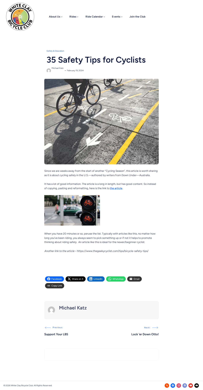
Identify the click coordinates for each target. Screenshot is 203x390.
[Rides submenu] (77, 17)
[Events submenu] (122, 17)
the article (116, 188)
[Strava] (167, 386)
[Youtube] (191, 386)
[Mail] (197, 386)
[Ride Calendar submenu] (104, 17)
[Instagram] (179, 386)
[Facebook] (173, 386)
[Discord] (185, 386)
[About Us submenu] (62, 17)
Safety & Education (55, 51)
